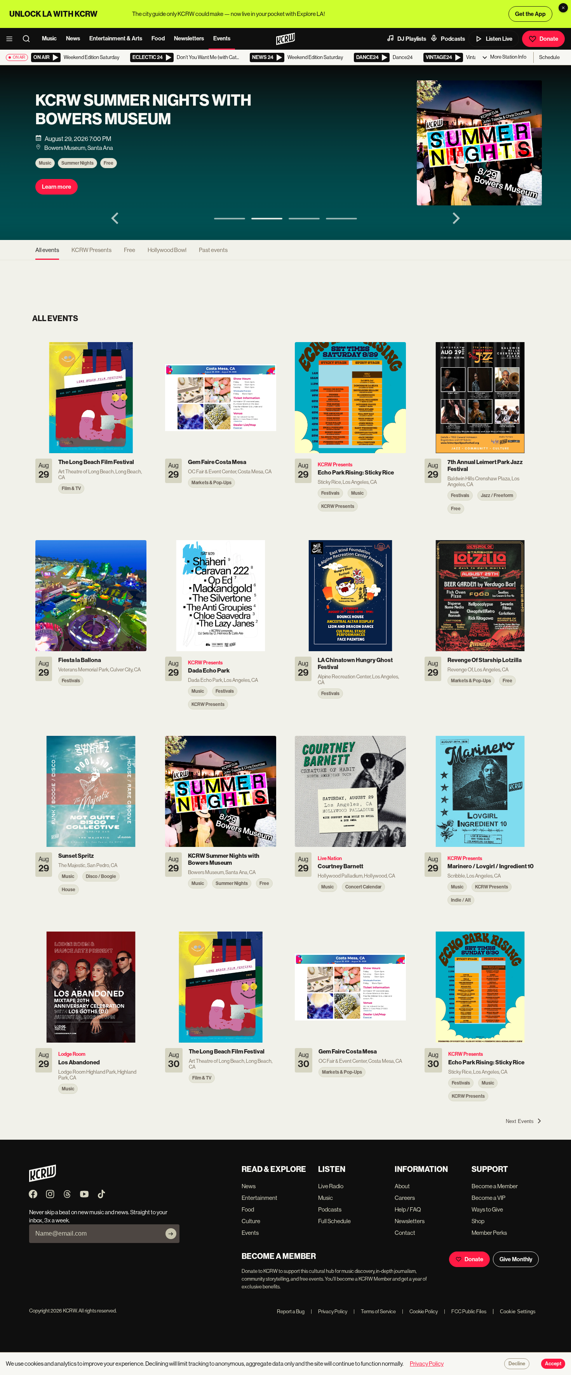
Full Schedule (334, 1221)
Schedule (549, 57)
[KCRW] (42, 1180)
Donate (549, 38)
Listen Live (499, 38)
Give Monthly (516, 1259)
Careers (405, 1197)
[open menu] (11, 38)
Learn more (56, 186)
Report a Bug (291, 1311)
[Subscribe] (170, 1233)
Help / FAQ (408, 1209)
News (73, 38)
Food (158, 38)
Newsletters (189, 38)
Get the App (530, 13)
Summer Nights (77, 163)
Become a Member (495, 1186)
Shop (478, 1221)
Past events (213, 250)
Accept (553, 1364)
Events (221, 38)
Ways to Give (487, 1209)
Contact (405, 1232)
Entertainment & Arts (115, 38)
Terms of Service (374, 1311)
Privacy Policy (329, 1311)
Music (49, 38)
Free (108, 163)
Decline (516, 1364)
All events (47, 250)
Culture (251, 1221)
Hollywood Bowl (167, 250)
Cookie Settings (518, 1311)
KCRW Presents (91, 250)
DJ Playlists (411, 38)
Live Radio (330, 1186)
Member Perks (489, 1232)
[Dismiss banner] (563, 7)
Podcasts (453, 38)
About (402, 1186)
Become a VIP (488, 1197)
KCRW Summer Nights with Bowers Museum (143, 110)
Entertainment (259, 1197)
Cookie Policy (420, 1311)
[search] (28, 38)
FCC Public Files (465, 1311)
